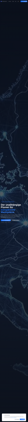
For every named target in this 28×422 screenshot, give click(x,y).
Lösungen (10, 1)
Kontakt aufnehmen (23, 1)
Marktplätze (5, 1)
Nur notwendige (17, 419)
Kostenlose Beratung (5, 220)
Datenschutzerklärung (13, 417)
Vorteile (13, 1)
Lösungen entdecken (15, 220)
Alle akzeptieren (22, 419)
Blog (15, 1)
